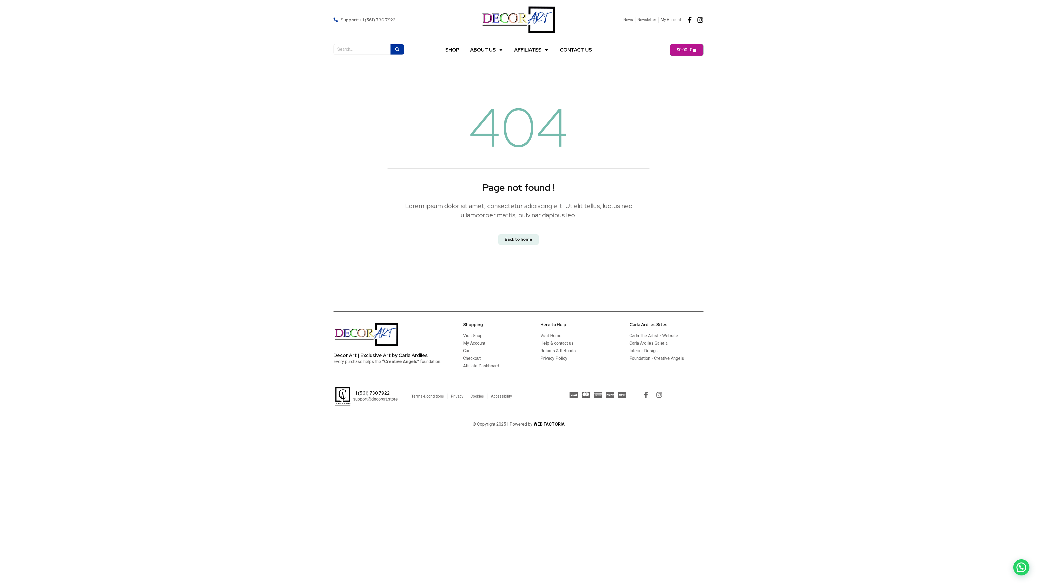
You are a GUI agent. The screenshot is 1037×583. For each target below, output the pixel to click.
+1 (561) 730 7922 (371, 393)
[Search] (397, 49)
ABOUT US (483, 50)
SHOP (452, 50)
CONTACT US (576, 50)
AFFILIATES (527, 50)
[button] (1021, 567)
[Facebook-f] (689, 20)
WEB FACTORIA (549, 424)
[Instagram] (700, 20)
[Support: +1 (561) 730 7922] (365, 19)
